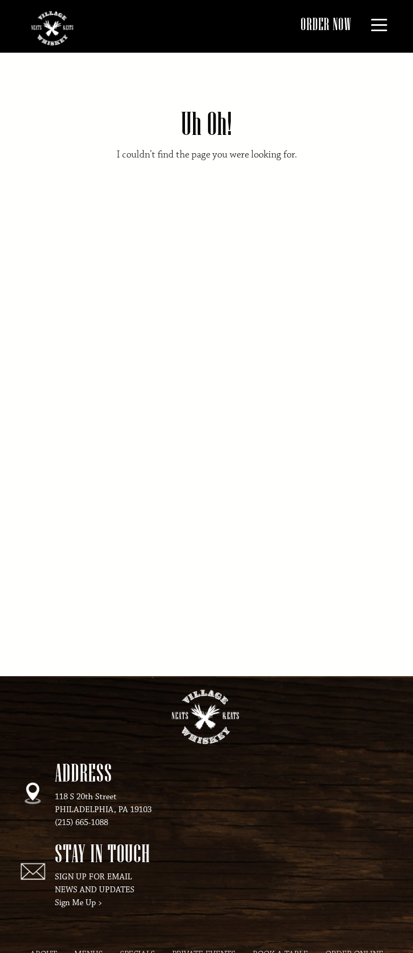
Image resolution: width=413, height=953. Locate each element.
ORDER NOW (326, 23)
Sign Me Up (75, 903)
